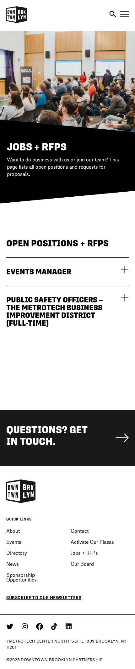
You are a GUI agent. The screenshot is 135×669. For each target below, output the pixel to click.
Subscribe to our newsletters (43, 597)
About (13, 530)
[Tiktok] (55, 626)
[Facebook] (40, 626)
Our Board (82, 563)
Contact (80, 530)
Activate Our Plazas (92, 541)
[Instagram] (26, 626)
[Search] (112, 14)
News (12, 563)
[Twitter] (10, 626)
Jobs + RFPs (84, 552)
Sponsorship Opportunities (21, 577)
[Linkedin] (69, 626)
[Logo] (16, 22)
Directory (16, 552)
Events (13, 541)
